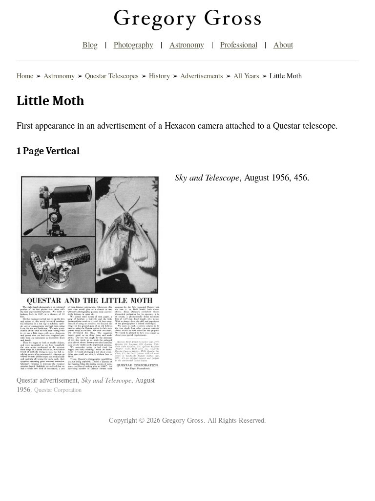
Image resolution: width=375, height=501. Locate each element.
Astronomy (186, 44)
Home (25, 75)
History (159, 75)
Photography (133, 44)
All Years (246, 75)
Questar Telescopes (112, 75)
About (283, 44)
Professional (238, 44)
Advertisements (201, 75)
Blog (90, 44)
